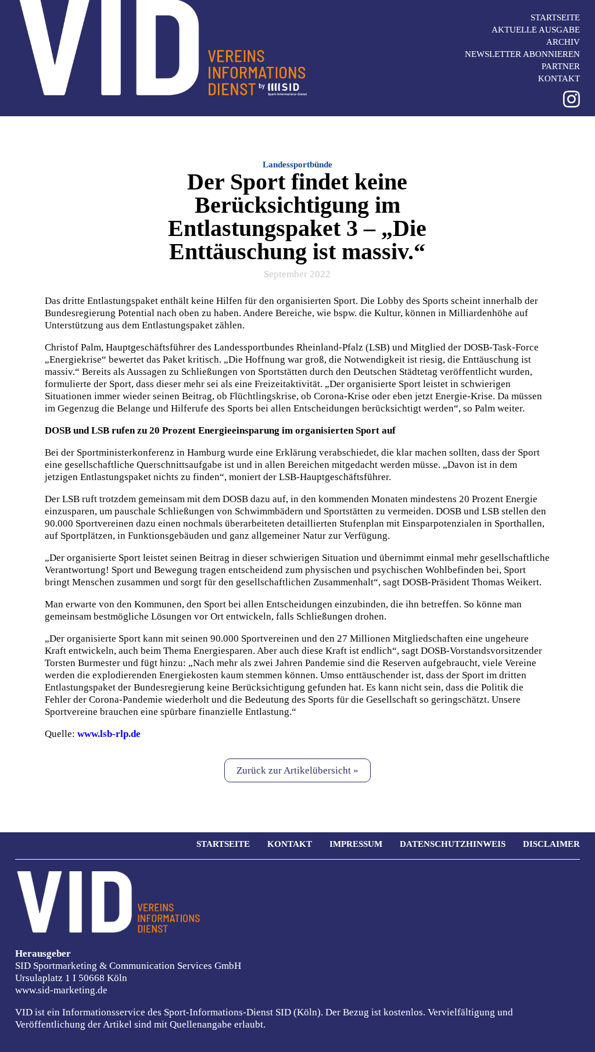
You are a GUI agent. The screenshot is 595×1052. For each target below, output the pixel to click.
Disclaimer (551, 844)
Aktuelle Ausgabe (536, 29)
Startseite (555, 17)
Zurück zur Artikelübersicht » (297, 770)
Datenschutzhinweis (453, 844)
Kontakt (559, 78)
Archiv (563, 41)
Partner (561, 66)
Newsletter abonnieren (522, 54)
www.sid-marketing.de (61, 990)
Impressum (355, 844)
